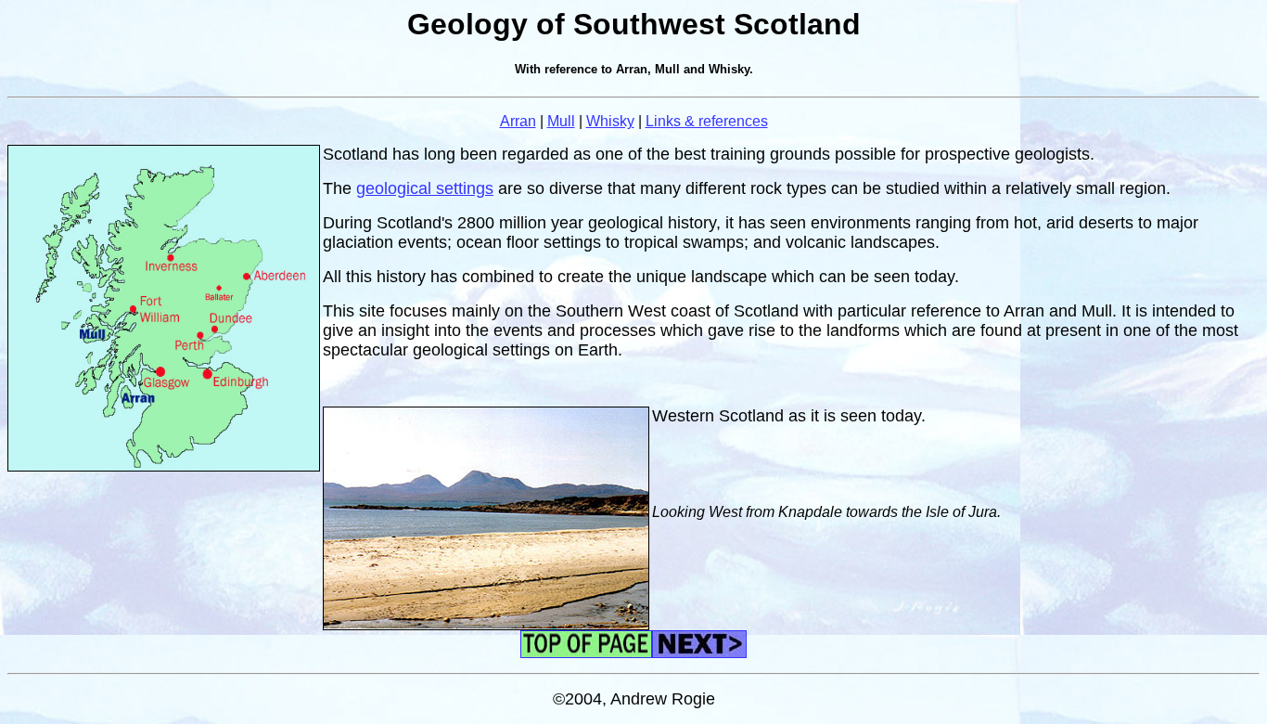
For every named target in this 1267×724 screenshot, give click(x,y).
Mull (561, 121)
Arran (518, 121)
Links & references (707, 121)
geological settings (424, 188)
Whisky (610, 121)
